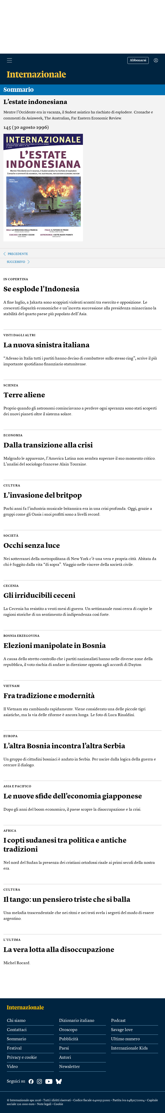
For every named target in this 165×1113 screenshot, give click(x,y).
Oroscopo (68, 1030)
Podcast (118, 1021)
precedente (18, 254)
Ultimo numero (125, 1039)
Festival (14, 1048)
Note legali (44, 1104)
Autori (65, 1058)
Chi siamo (16, 1021)
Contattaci (17, 1030)
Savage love (122, 1030)
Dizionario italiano (76, 1021)
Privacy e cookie (22, 1058)
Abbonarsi (138, 60)
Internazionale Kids (129, 1048)
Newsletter (69, 1067)
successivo (16, 262)
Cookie (58, 1104)
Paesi (64, 1048)
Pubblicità (68, 1039)
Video (12, 1067)
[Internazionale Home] (27, 1007)
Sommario (16, 1039)
